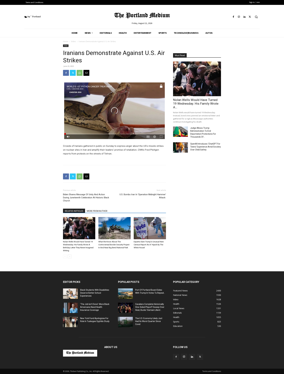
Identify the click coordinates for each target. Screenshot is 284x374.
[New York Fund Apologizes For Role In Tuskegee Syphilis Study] (70, 322)
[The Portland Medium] (142, 16)
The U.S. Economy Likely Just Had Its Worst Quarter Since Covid (148, 321)
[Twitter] (250, 17)
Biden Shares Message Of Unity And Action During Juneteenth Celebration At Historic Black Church (86, 197)
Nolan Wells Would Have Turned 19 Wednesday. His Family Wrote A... (195, 103)
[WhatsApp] (80, 73)
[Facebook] (233, 17)
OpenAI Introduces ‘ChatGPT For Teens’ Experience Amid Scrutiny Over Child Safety (205, 147)
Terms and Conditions (211, 371)
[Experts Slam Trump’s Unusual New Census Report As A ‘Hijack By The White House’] (150, 228)
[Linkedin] (244, 17)
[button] (256, 16)
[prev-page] (65, 256)
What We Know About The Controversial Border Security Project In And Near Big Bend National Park (113, 245)
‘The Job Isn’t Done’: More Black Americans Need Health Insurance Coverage (94, 307)
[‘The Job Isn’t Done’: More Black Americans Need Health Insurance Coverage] (70, 308)
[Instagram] (239, 17)
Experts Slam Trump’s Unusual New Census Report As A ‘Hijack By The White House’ (149, 245)
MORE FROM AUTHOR (97, 211)
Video (73, 41)
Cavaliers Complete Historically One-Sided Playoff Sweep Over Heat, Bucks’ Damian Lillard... (149, 307)
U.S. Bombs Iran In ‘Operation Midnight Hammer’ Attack (143, 196)
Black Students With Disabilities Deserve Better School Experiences (94, 293)
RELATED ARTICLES (74, 211)
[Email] (86, 73)
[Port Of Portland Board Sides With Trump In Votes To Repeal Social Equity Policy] (125, 293)
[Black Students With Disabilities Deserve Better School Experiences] (70, 293)
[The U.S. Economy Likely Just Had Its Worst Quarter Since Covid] (125, 322)
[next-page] (69, 256)
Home (65, 41)
